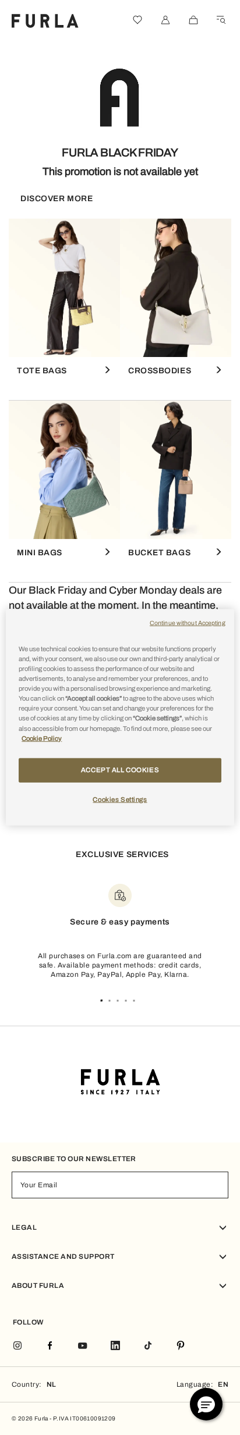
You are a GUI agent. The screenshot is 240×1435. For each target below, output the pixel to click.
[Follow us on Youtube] (82, 1346)
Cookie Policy (42, 737)
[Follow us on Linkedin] (115, 1346)
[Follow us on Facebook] (50, 1346)
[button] (206, 1404)
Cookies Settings (120, 798)
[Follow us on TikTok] (148, 1346)
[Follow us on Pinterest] (180, 1346)
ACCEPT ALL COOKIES (120, 769)
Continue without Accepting (187, 623)
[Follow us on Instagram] (17, 1346)
